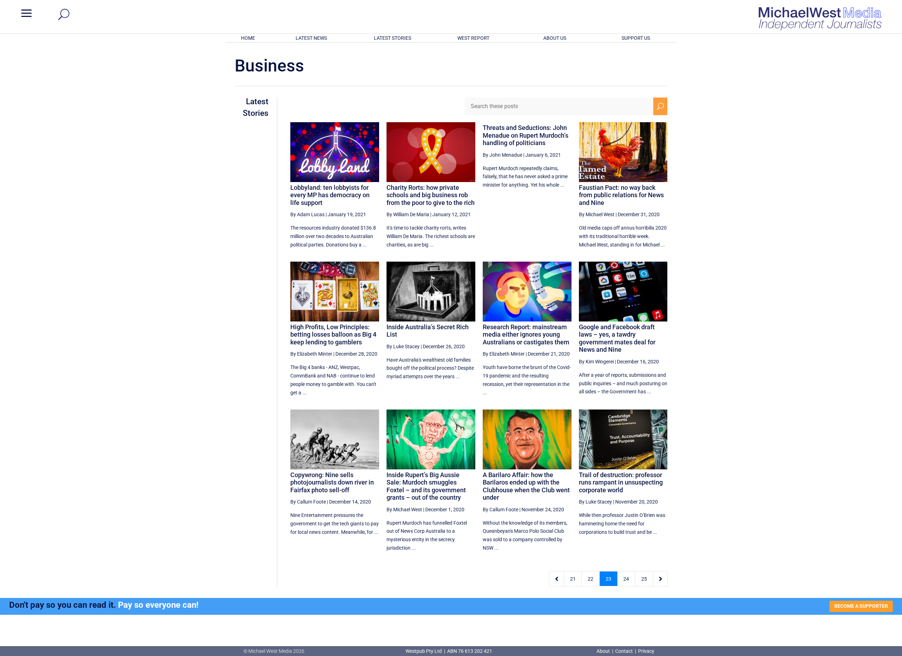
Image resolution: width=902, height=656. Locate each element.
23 (608, 579)
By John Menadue (502, 155)
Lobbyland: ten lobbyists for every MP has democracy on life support (330, 195)
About (604, 651)
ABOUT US (554, 38)
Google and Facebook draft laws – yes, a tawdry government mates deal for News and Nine (617, 338)
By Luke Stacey (403, 346)
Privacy (646, 651)
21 (573, 579)
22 (590, 579)
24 (626, 579)
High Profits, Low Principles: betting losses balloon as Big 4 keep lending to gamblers (333, 334)
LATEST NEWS (311, 38)
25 (644, 579)
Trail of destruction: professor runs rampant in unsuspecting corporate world (621, 482)
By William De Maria (408, 214)
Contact (624, 651)
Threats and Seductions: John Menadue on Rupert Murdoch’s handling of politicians (525, 135)
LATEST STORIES (392, 38)
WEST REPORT (473, 38)
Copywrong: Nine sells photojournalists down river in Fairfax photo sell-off (332, 482)
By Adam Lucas (307, 214)
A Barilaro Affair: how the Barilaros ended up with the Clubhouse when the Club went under (526, 486)
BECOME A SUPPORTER (861, 606)
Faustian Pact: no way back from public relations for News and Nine (621, 195)
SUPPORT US (636, 38)
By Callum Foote (308, 502)
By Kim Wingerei (596, 361)
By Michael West (596, 214)
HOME (248, 38)
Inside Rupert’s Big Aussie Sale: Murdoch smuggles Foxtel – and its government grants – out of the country (426, 486)
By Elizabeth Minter (311, 354)
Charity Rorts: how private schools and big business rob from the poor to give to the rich (431, 195)
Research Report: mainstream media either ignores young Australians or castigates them (526, 334)
